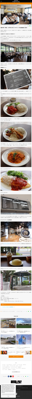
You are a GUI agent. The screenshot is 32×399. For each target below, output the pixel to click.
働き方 (14, 311)
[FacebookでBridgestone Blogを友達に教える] (24, 311)
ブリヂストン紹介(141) (9, 364)
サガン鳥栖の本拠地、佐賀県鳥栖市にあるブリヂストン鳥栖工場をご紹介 (23, 332)
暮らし (1, 311)
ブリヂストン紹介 (11, 311)
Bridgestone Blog (16, 1)
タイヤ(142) (3, 364)
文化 (1, 345)
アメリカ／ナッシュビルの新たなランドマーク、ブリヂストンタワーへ (23, 348)
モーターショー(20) (18, 368)
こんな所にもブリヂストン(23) (5, 368)
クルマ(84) (14, 364)
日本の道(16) (14, 369)
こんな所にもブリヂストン (6, 311)
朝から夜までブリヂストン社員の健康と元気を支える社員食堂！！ (8, 332)
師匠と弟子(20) (23, 368)
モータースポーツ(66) (19, 364)
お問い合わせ (18, 389)
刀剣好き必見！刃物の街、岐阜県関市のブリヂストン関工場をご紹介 (8, 348)
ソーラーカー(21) (13, 368)
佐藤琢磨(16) (9, 369)
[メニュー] (1, 1)
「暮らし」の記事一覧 (16, 356)
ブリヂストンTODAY (6, 243)
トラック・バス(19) (4, 369)
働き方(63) (24, 364)
